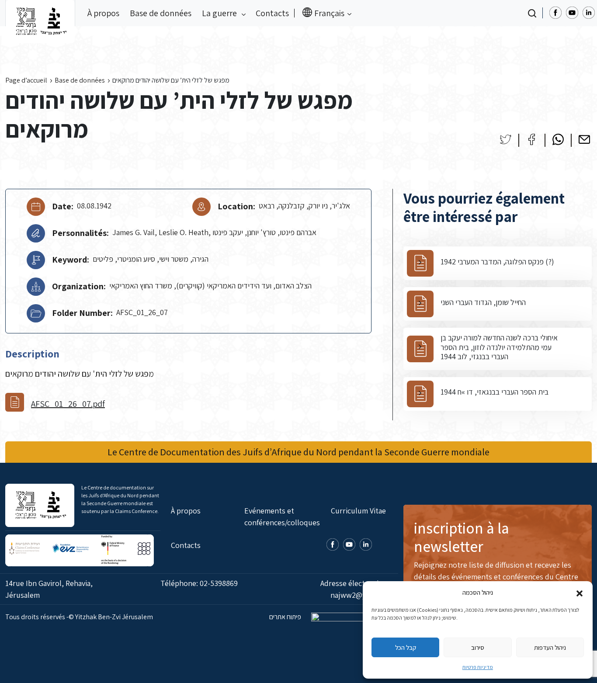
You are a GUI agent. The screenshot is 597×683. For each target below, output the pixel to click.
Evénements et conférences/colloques (282, 516)
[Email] (584, 139)
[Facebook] (532, 139)
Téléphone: (199, 583)
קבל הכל (405, 647)
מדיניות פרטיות (477, 667)
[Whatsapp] (558, 139)
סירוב (477, 647)
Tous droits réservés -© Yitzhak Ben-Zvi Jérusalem (79, 616)
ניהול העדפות (550, 647)
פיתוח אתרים (285, 616)
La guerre (220, 13)
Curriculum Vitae (358, 511)
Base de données (160, 13)
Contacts (272, 13)
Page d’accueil (26, 80)
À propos (103, 13)
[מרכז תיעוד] (40, 13)
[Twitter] (505, 139)
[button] (579, 592)
